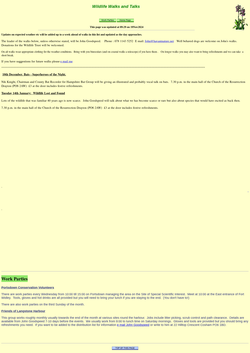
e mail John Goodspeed (133, 325)
